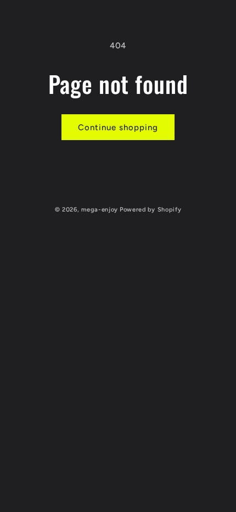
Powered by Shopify (151, 209)
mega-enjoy (99, 209)
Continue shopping (118, 127)
